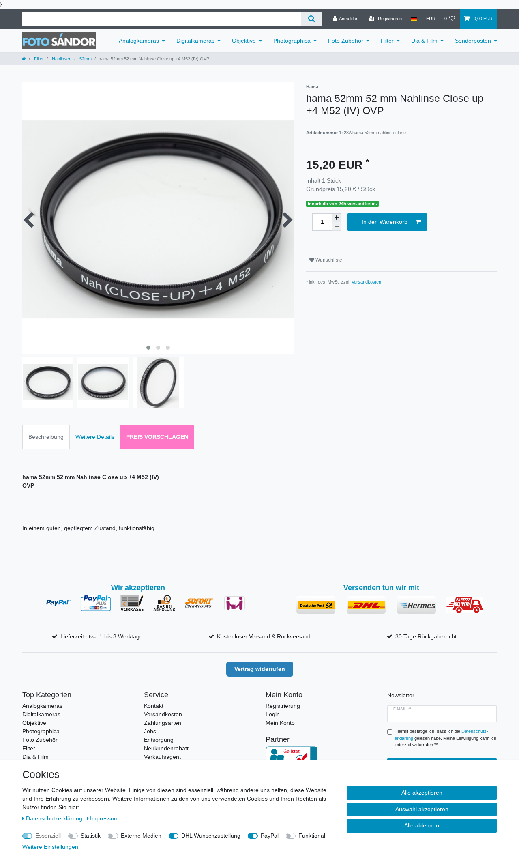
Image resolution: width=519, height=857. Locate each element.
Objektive (244, 40)
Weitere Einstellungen (50, 847)
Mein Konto (280, 723)
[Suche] (311, 19)
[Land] (413, 19)
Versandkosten (366, 281)
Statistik (91, 835)
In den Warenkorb (384, 222)
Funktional (311, 835)
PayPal (270, 835)
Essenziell (48, 835)
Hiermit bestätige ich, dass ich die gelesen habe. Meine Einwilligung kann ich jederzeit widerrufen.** (445, 738)
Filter (387, 40)
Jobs (150, 731)
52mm (85, 58)
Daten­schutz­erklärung (55, 818)
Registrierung (283, 705)
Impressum (104, 818)
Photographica (292, 40)
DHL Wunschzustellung (210, 835)
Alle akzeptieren (421, 792)
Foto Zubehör (345, 40)
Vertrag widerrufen (259, 669)
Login (273, 714)
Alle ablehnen (421, 825)
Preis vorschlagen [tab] (157, 437)
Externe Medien (141, 835)
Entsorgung (159, 740)
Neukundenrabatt (166, 748)
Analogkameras (139, 40)
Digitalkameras (195, 40)
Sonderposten (473, 40)
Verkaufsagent (162, 757)
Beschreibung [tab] (46, 437)
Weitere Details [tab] (94, 437)
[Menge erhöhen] (336, 217)
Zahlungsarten (162, 723)
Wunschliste (328, 260)
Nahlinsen (61, 58)
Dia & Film (424, 40)
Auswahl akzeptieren (421, 809)
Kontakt (153, 705)
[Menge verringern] (336, 226)
